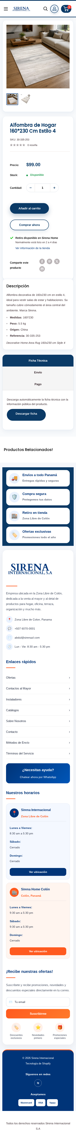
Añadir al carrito (30, 208)
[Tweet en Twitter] (57, 261)
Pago (38, 384)
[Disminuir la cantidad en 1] (31, 188)
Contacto (38, 731)
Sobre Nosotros (38, 721)
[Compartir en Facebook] (42, 261)
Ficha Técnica (38, 360)
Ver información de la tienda (32, 248)
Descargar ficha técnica (26, 416)
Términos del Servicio (38, 753)
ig (38, 1082)
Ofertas (38, 677)
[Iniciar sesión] (54, 9)
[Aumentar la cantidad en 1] (54, 188)
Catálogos (38, 710)
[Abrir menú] (6, 8)
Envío (38, 372)
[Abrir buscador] (45, 9)
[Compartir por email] (42, 269)
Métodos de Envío (38, 742)
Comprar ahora (29, 224)
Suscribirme (38, 1013)
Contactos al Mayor (38, 688)
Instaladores (38, 699)
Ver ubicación (38, 871)
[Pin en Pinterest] (49, 261)
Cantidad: (16, 187)
